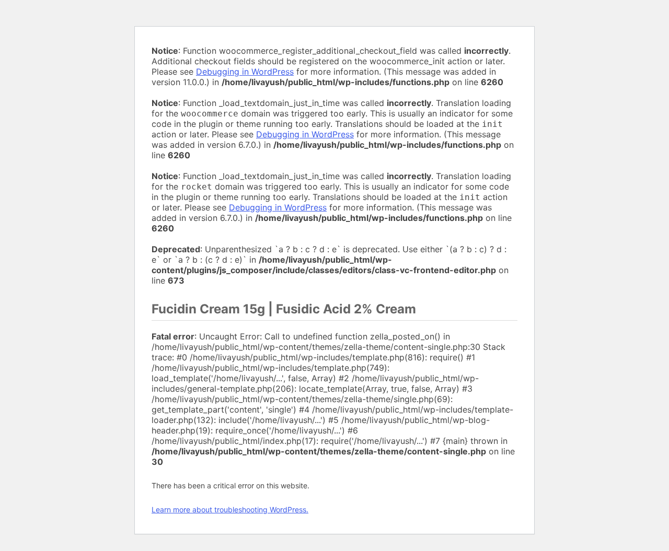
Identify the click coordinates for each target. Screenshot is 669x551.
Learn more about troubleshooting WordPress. (230, 509)
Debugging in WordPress (245, 71)
